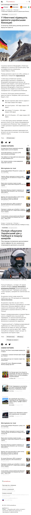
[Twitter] (9, 142)
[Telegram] (6, 142)
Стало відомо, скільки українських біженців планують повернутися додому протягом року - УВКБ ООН (13, 217)
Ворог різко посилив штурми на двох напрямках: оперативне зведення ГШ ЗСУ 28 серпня (13, 184)
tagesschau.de (20, 75)
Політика (5, 14)
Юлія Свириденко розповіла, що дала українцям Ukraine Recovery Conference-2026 (18, 387)
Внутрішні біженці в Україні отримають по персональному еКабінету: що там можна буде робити (12, 191)
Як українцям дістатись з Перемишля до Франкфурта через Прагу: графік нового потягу (18, 401)
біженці (20, 337)
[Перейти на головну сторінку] (15, 2)
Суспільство (12, 378)
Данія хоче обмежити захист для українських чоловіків (18, 413)
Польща (6, 7)
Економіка (11, 405)
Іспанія (24, 7)
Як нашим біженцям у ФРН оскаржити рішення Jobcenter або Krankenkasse (11, 204)
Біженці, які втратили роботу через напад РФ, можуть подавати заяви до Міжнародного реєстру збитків (12, 198)
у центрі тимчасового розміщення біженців (13, 287)
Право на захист (13, 340)
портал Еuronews (6, 300)
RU (27, 1)
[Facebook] (2, 142)
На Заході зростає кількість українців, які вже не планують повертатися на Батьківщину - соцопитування (19, 374)
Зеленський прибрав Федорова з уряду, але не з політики (13, 171)
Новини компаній (7, 493)
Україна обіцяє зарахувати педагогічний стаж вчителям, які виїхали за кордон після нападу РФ (13, 177)
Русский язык (8, 500)
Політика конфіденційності (10, 498)
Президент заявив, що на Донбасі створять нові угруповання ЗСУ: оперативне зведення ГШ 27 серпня (13, 210)
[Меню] (2, 2)
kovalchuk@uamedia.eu (8, 491)
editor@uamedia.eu (7, 487)
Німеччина (15, 7)
